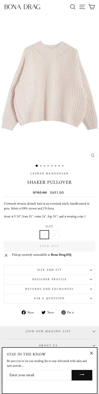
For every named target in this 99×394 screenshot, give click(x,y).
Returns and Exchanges (49, 289)
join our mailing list (48, 331)
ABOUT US (48, 345)
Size (50, 226)
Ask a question (49, 298)
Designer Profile (49, 279)
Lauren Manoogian (49, 173)
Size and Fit (49, 270)
